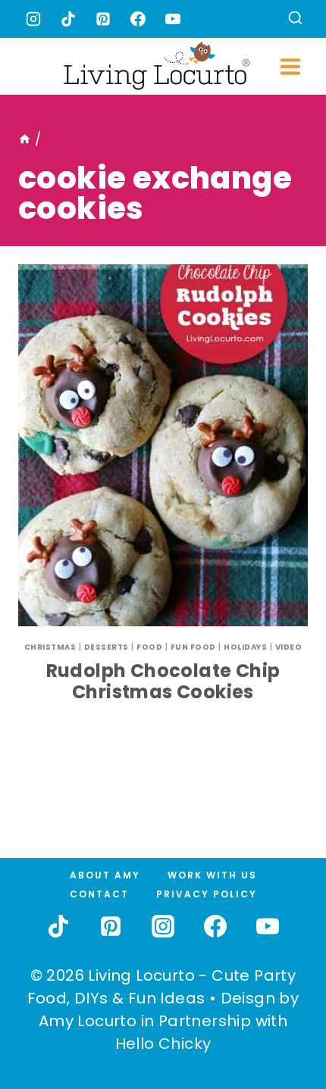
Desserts (106, 647)
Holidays (245, 647)
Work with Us (212, 875)
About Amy (105, 875)
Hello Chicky (163, 1043)
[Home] (24, 139)
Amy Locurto (87, 1020)
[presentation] (163, 445)
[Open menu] (290, 66)
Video (288, 647)
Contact (99, 894)
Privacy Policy (206, 894)
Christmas (50, 647)
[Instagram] (33, 19)
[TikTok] (68, 19)
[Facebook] (138, 19)
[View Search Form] (295, 19)
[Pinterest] (103, 19)
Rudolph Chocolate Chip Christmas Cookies (163, 681)
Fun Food (193, 647)
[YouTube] (173, 19)
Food (149, 647)
